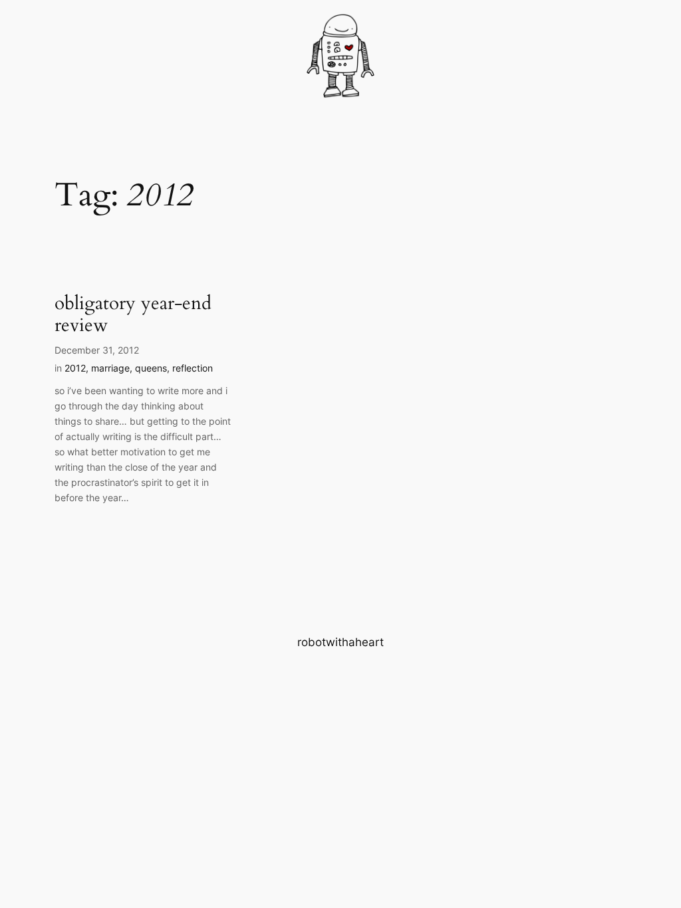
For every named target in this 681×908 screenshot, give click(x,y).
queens (151, 368)
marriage (110, 368)
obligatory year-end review (133, 314)
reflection (192, 368)
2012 (75, 368)
